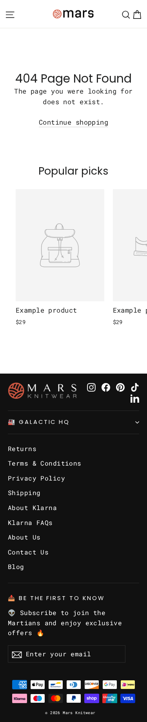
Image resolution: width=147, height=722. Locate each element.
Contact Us (28, 552)
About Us (24, 537)
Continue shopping (73, 122)
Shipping (24, 492)
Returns (22, 448)
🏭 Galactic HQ (39, 422)
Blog (16, 566)
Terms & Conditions (45, 463)
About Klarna (32, 507)
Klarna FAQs (30, 522)
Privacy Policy (36, 478)
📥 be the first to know (56, 598)
